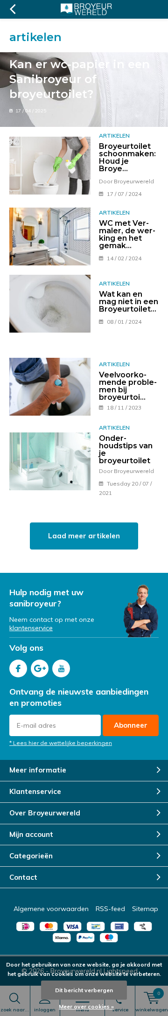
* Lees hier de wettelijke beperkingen (60, 742)
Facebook (18, 668)
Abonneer (130, 725)
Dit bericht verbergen (84, 990)
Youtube (61, 668)
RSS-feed (110, 909)
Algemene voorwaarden (51, 909)
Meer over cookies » (86, 1006)
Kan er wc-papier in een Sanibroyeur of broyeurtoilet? (79, 79)
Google (40, 668)
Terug (12, 9)
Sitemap (145, 909)
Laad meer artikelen (84, 535)
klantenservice (31, 628)
